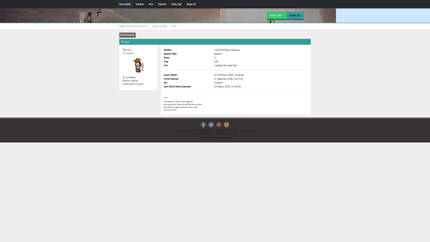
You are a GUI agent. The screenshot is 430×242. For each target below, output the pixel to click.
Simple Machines (207, 131)
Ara (151, 4)
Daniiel (210, 134)
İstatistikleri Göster (133, 84)
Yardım (140, 4)
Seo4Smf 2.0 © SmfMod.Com (230, 131)
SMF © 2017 (192, 131)
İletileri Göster (131, 80)
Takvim (162, 4)
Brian (234, 134)
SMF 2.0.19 (180, 131)
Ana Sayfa (125, 4)
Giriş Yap (176, 4)
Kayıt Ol (191, 4)
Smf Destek (250, 131)
